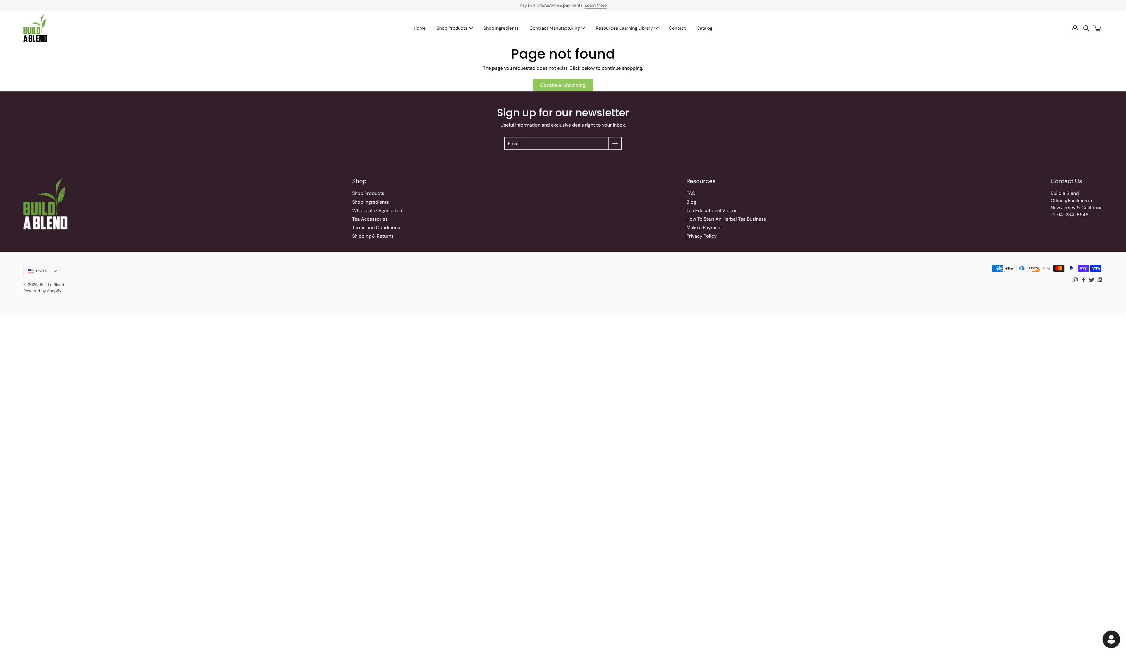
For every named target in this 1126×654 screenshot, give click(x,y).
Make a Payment (704, 227)
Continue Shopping (563, 85)
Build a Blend (52, 284)
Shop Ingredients (501, 28)
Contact (677, 28)
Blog (691, 202)
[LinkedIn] (1100, 279)
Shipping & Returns (373, 236)
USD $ (41, 271)
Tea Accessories (370, 219)
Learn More (596, 5)
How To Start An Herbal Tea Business (726, 219)
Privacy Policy (701, 236)
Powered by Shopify (42, 290)
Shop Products (452, 28)
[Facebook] (1083, 279)
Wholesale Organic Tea (377, 210)
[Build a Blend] (35, 28)
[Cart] (1098, 28)
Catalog (704, 28)
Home (420, 28)
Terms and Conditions (376, 227)
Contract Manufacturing (555, 28)
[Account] (1075, 28)
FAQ (690, 193)
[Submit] (615, 143)
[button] (1086, 28)
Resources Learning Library (624, 28)
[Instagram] (1075, 279)
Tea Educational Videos (711, 210)
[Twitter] (1091, 279)
